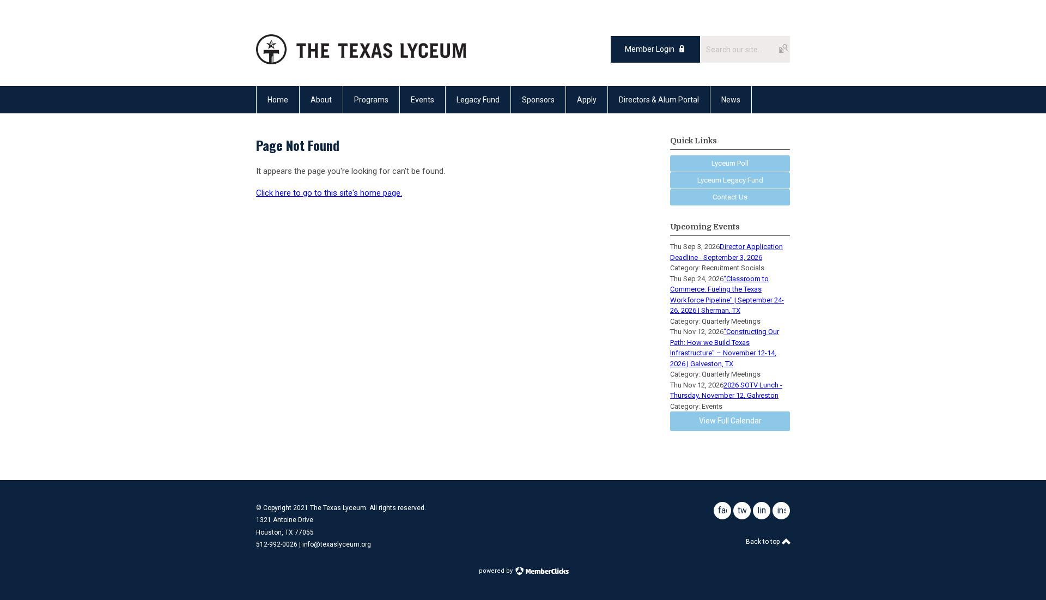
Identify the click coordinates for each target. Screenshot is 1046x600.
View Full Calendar (730, 420)
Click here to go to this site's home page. (329, 193)
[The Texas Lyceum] (361, 61)
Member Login (649, 49)
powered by (496, 570)
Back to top (763, 542)
